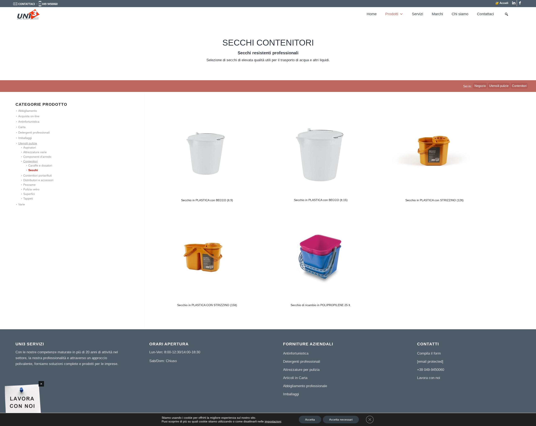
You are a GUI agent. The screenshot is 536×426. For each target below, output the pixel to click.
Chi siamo (460, 14)
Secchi (33, 170)
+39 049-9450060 (430, 370)
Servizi (417, 14)
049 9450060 (50, 4)
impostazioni (273, 421)
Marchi (437, 14)
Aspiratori (29, 147)
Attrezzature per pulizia (301, 370)
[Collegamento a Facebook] (520, 3)
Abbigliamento (27, 110)
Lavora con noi (428, 378)
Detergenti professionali (34, 132)
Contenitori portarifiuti (37, 175)
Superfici (29, 194)
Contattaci (485, 14)
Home (372, 14)
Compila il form (429, 353)
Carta (22, 127)
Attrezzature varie (35, 152)
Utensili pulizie (27, 143)
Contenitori (30, 161)
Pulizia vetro (31, 189)
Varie (21, 204)
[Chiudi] (41, 384)
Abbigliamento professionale (305, 386)
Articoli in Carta (295, 378)
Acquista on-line (28, 116)
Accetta (310, 419)
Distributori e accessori (38, 180)
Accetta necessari (341, 419)
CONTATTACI (26, 4)
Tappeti (28, 198)
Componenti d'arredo (37, 156)
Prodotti (391, 14)
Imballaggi (25, 138)
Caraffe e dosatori (40, 165)
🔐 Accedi (501, 3)
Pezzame (29, 184)
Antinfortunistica (28, 121)
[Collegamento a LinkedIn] (514, 3)
